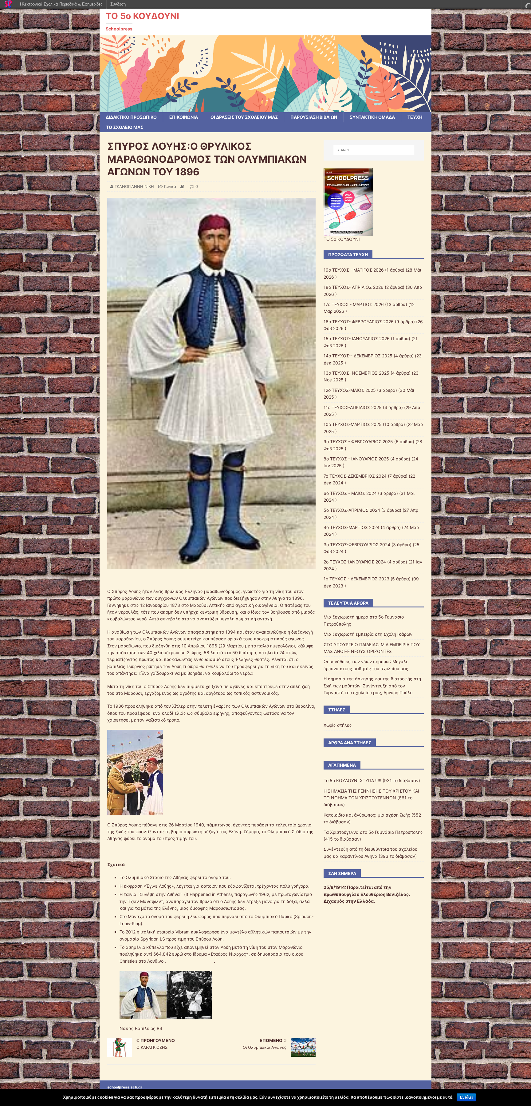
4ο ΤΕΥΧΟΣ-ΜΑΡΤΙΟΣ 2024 (352, 527)
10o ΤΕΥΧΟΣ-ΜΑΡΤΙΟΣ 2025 (353, 424)
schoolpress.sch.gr (124, 1087)
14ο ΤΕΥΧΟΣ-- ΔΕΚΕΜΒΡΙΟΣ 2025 (358, 355)
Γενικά (170, 186)
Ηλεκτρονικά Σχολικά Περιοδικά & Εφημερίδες (61, 4)
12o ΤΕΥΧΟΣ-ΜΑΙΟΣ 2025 (350, 390)
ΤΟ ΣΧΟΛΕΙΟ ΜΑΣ (124, 127)
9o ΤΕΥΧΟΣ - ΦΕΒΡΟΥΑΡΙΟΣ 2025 (358, 441)
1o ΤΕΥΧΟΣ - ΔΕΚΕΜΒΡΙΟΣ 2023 (356, 578)
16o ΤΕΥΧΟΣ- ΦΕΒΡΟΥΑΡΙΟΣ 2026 (359, 321)
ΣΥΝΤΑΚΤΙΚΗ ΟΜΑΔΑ (372, 117)
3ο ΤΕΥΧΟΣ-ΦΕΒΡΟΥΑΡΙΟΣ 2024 (357, 544)
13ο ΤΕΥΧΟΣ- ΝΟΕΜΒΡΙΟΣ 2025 (356, 373)
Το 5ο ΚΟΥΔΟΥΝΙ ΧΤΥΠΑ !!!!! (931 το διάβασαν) (372, 780)
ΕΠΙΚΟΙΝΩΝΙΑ (183, 117)
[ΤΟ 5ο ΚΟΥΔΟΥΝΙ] (265, 108)
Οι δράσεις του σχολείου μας (244, 117)
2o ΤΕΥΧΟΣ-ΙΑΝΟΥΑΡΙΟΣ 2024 (355, 561)
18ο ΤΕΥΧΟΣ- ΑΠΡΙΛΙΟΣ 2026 (354, 287)
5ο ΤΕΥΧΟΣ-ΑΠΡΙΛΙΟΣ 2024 (352, 510)
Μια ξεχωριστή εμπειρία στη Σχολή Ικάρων (368, 634)
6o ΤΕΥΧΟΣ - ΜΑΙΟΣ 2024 (350, 493)
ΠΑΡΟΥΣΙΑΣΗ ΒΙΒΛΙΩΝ (313, 117)
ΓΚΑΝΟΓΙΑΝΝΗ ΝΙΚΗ (134, 186)
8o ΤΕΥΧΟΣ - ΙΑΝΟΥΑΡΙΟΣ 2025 (356, 458)
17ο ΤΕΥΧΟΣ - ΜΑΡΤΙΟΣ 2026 (354, 304)
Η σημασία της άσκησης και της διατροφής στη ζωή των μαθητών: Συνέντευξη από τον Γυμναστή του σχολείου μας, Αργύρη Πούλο (372, 685)
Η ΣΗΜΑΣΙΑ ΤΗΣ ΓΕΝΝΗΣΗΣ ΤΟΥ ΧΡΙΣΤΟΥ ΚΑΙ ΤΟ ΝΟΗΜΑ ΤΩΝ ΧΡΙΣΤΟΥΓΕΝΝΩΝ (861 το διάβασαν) (371, 797)
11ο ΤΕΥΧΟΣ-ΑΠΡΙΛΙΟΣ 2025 (353, 407)
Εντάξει (466, 1097)
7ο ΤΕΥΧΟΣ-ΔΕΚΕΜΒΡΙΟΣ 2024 (355, 476)
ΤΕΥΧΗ (414, 117)
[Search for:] (373, 150)
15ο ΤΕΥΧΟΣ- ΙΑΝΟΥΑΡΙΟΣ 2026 (357, 338)
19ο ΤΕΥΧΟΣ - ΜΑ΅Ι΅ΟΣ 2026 (354, 270)
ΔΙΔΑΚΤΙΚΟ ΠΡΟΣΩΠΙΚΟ (131, 117)
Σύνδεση (118, 4)
